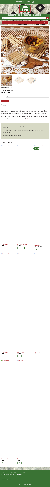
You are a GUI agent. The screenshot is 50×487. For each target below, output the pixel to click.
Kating (29, 484)
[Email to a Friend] (4, 105)
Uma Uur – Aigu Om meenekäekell (38, 244)
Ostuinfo (12, 15)
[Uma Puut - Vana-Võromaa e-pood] (25, 9)
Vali (3, 248)
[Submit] (47, 18)
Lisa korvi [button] (21, 248)
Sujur (27, 118)
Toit (20, 15)
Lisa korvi (5, 101)
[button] (25, 2)
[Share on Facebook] (2, 105)
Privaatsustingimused (6, 479)
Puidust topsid (4, 244)
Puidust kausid (20, 458)
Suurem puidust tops (22, 244)
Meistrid (27, 15)
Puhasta (47, 93)
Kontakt (37, 15)
